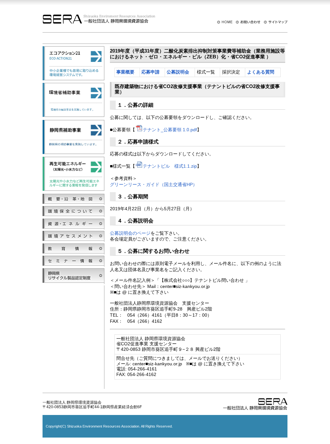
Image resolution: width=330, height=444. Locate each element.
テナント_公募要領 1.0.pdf (170, 129)
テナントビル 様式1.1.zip (170, 166)
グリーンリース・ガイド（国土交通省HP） (153, 184)
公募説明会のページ (130, 233)
